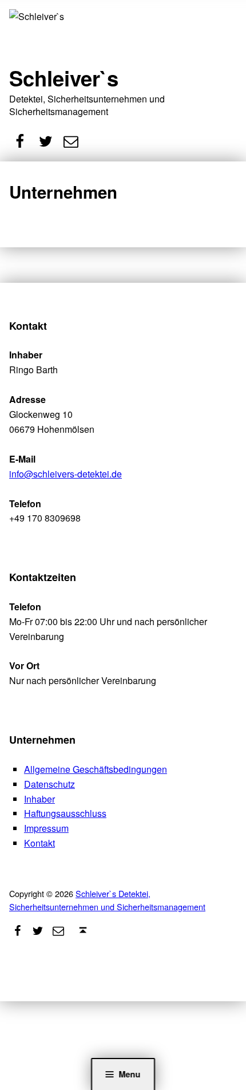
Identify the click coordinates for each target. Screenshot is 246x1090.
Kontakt (39, 843)
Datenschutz (49, 784)
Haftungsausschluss (65, 813)
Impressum (46, 828)
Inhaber (39, 798)
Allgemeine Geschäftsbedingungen (95, 769)
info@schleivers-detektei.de (65, 473)
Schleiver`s (63, 78)
